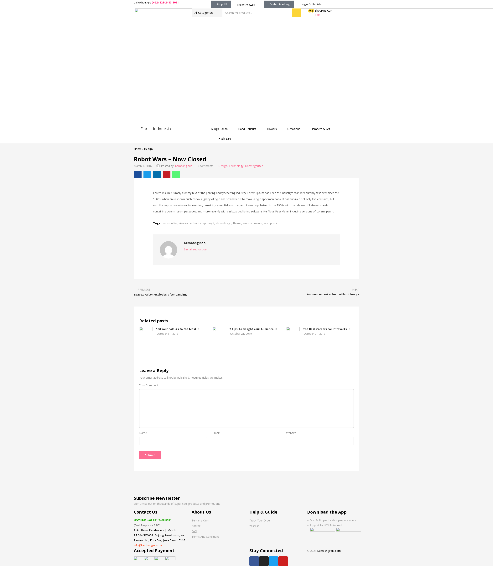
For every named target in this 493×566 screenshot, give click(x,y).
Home (138, 149)
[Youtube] (283, 561)
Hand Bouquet (247, 129)
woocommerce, (253, 223)
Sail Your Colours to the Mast (176, 329)
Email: (216, 433)
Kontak (196, 526)
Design (148, 149)
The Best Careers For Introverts (325, 329)
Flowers (272, 129)
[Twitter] (273, 561)
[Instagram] (264, 561)
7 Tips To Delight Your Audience (251, 329)
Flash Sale (224, 138)
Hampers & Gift (321, 129)
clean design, (224, 223)
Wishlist (254, 526)
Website (291, 433)
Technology (236, 166)
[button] (221, 4)
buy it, (211, 223)
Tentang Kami (200, 520)
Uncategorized (254, 166)
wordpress (270, 223)
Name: (143, 433)
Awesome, (186, 223)
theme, (237, 223)
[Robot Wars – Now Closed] (138, 174)
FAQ (194, 531)
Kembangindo (183, 166)
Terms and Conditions (205, 536)
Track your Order (260, 520)
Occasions (294, 129)
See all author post (196, 249)
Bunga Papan (219, 129)
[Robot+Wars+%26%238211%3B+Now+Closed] (147, 174)
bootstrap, (200, 223)
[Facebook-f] (254, 561)
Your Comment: (149, 385)
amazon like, (170, 223)
